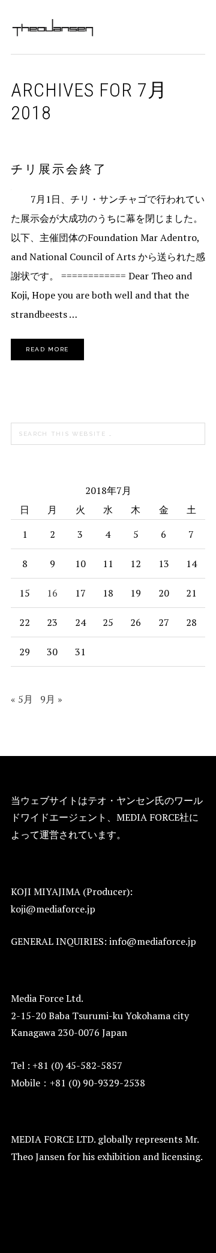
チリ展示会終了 (59, 169)
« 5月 (22, 699)
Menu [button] (192, 25)
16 (52, 593)
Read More (47, 349)
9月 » (51, 699)
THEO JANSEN (53, 27)
